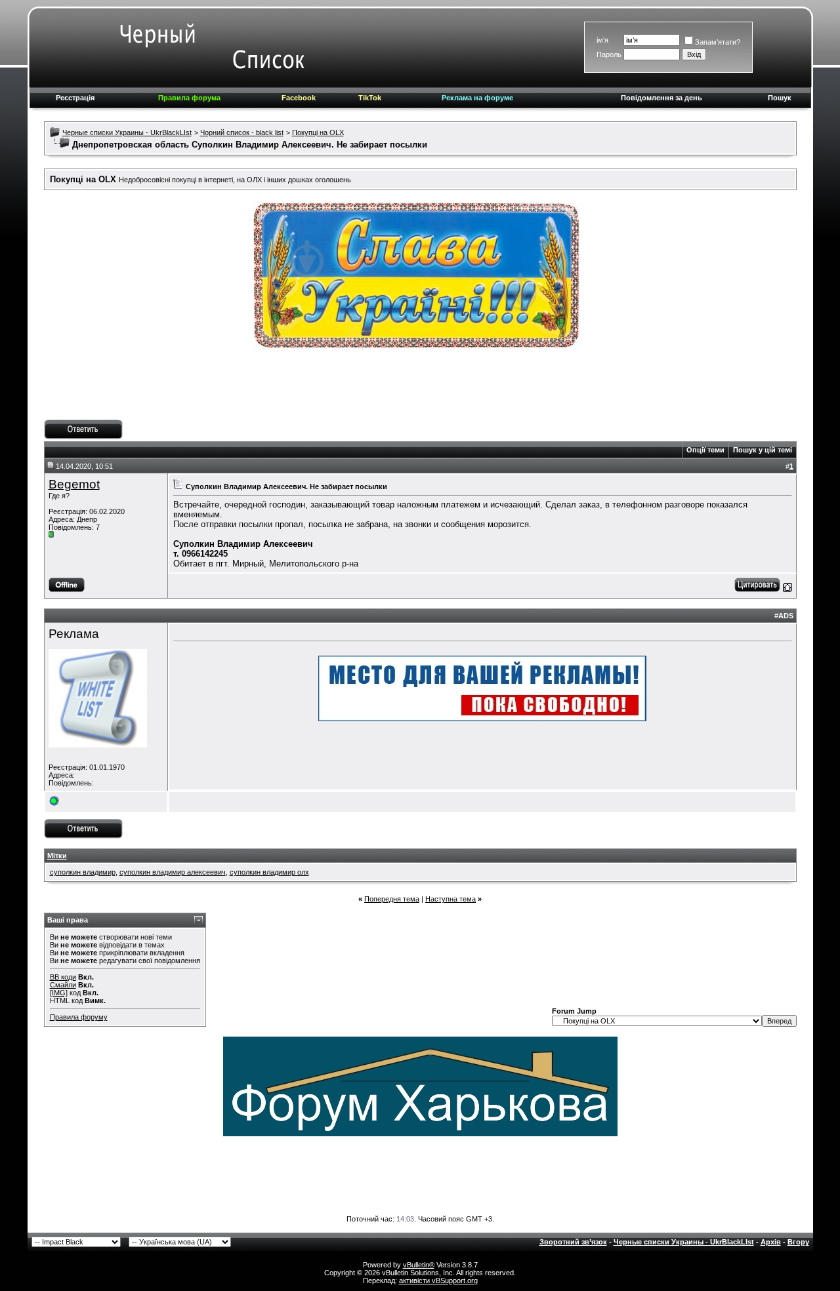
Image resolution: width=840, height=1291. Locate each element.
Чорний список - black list (242, 132)
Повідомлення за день (661, 98)
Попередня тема (391, 899)
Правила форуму (79, 1017)
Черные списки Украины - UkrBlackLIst (127, 132)
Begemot (74, 484)
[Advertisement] (420, 390)
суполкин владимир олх (269, 872)
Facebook (299, 98)
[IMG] (59, 993)
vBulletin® (418, 1265)
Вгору (798, 1242)
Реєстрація (75, 98)
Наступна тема (450, 899)
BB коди (63, 977)
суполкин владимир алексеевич (172, 872)
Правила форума (189, 98)
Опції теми (705, 450)
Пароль (609, 54)
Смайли (63, 985)
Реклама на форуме (477, 98)
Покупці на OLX (318, 132)
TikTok (369, 98)
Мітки (57, 856)
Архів (771, 1242)
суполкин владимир (83, 872)
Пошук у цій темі (762, 450)
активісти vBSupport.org (438, 1280)
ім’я (602, 40)
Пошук (779, 98)
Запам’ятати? (717, 42)
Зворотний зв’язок (573, 1242)
